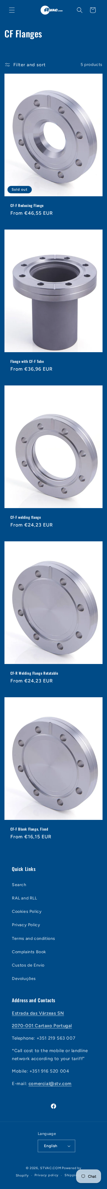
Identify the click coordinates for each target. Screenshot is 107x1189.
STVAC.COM (50, 1168)
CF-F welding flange (25, 517)
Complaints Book (29, 951)
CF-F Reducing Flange (27, 205)
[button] (11, 10)
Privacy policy (46, 1175)
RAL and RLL (24, 898)
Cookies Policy (27, 911)
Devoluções (24, 978)
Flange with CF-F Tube (27, 361)
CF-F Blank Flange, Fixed (29, 828)
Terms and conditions (33, 938)
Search (19, 884)
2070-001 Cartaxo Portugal (42, 1025)
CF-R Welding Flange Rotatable (34, 673)
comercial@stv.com (50, 1083)
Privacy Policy (26, 924)
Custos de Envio (28, 965)
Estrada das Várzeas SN (38, 1013)
